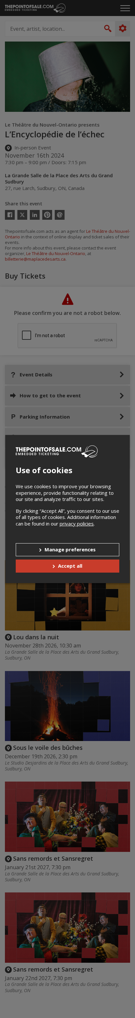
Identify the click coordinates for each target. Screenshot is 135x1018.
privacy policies (77, 523)
